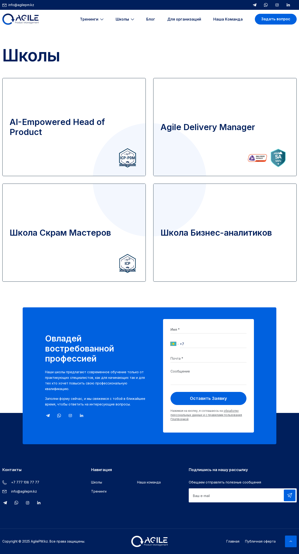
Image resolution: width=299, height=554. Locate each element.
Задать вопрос (275, 19)
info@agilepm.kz (21, 5)
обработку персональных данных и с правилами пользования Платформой (206, 415)
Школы (96, 482)
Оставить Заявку (208, 398)
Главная (232, 541)
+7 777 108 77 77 (25, 482)
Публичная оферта (260, 541)
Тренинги (99, 491)
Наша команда (149, 482)
